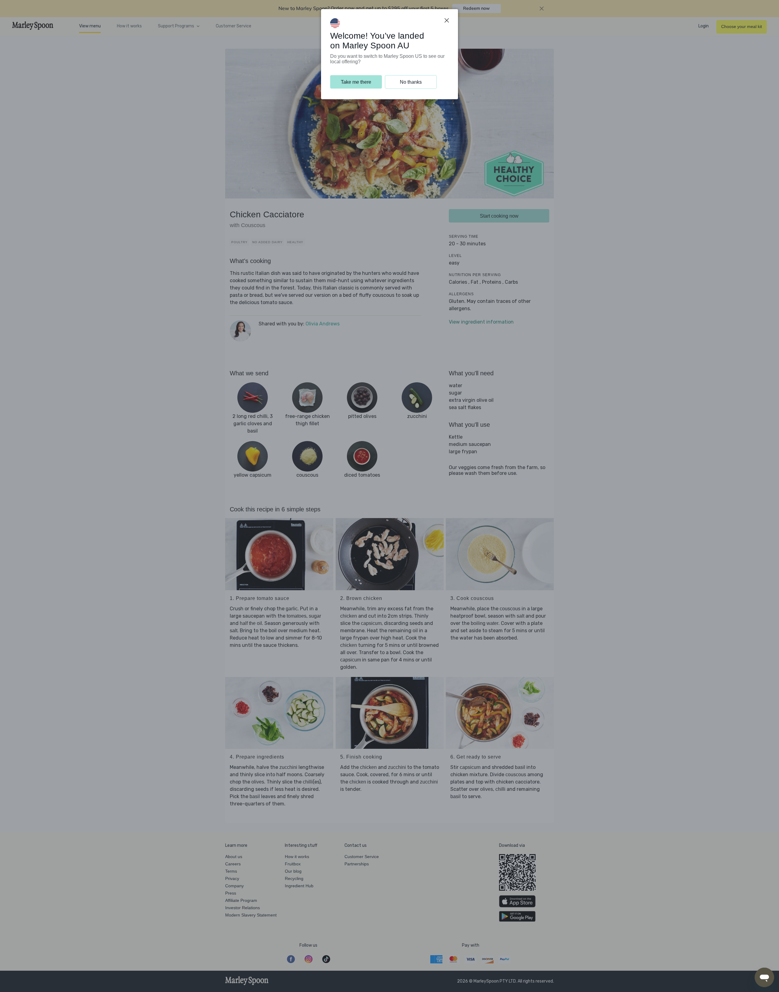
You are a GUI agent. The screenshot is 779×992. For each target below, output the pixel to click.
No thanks (411, 82)
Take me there (356, 82)
